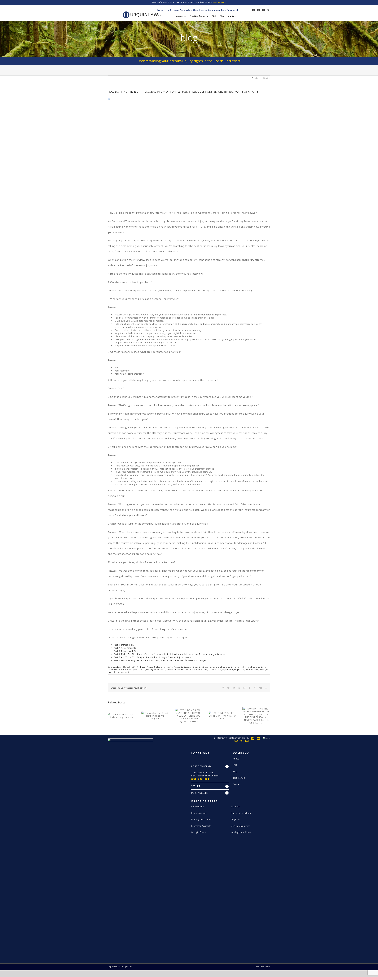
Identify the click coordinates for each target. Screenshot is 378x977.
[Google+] (258, 10)
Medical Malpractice (117, 669)
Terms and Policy (262, 966)
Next (265, 78)
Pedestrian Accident (176, 669)
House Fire (242, 667)
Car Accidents (176, 667)
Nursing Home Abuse (156, 669)
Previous (256, 78)
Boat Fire (165, 667)
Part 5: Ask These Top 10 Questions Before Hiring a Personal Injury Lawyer (152, 657)
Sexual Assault (214, 669)
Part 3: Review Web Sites (126, 651)
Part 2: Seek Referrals (125, 648)
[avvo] (263, 10)
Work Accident (252, 669)
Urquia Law (116, 667)
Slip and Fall (227, 669)
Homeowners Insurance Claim (222, 667)
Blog (158, 667)
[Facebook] (253, 10)
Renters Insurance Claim (197, 669)
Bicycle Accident (147, 667)
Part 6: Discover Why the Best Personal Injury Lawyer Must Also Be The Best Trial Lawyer (160, 660)
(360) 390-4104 (219, 2)
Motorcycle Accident (136, 669)
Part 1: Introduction (124, 644)
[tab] (210, 766)
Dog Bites (203, 667)
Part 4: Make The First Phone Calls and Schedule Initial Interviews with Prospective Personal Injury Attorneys (169, 654)
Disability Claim (191, 667)
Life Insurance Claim (257, 667)
